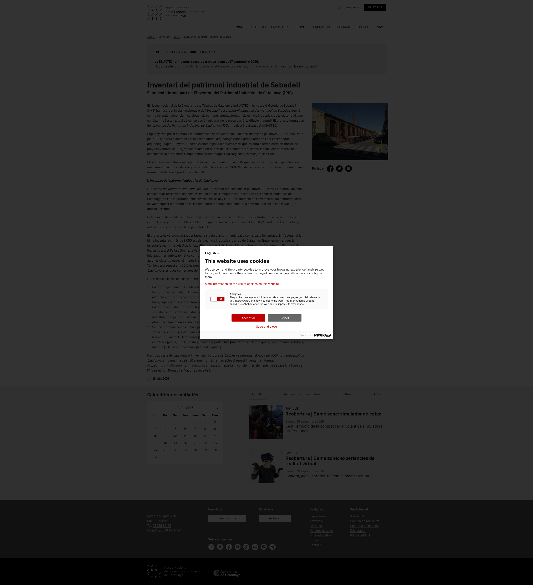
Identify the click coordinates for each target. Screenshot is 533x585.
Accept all (248, 318)
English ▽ (212, 253)
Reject (284, 318)
